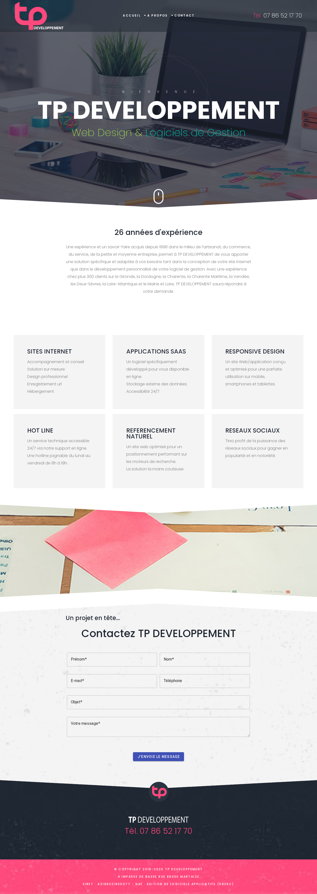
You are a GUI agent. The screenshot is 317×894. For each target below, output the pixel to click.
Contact (184, 15)
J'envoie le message (159, 757)
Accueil (132, 15)
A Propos (157, 15)
